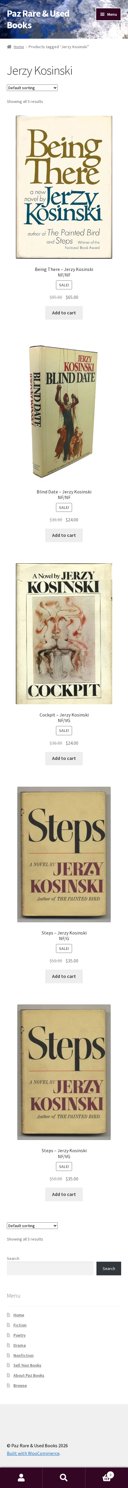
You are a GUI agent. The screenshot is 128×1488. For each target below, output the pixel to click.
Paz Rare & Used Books (38, 19)
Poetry (19, 1335)
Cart (98, 1472)
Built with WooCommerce (33, 1453)
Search (13, 1258)
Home (19, 46)
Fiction (19, 1325)
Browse (20, 1385)
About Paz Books (28, 1375)
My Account (21, 1478)
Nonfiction (23, 1355)
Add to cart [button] (64, 313)
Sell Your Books (27, 1365)
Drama (19, 1345)
